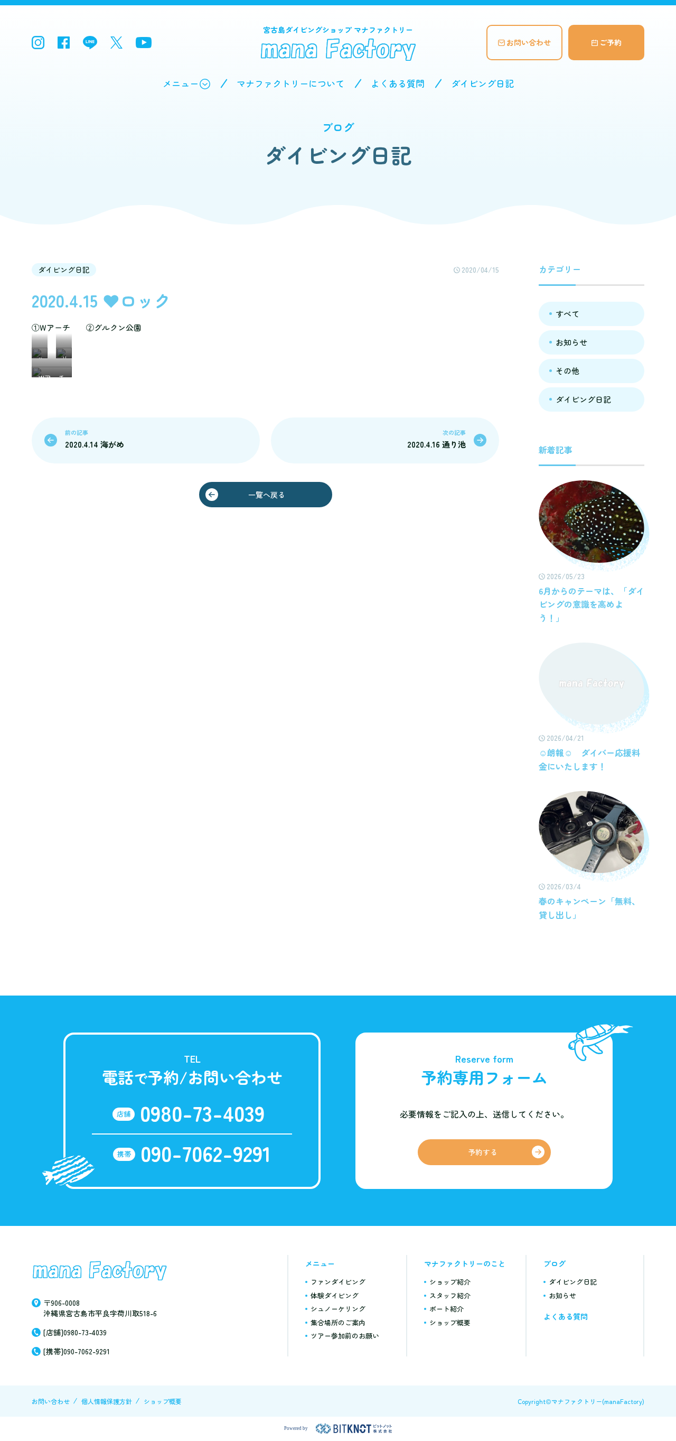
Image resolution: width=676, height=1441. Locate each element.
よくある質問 (398, 83)
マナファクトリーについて (290, 83)
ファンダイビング (338, 1282)
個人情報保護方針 (106, 1401)
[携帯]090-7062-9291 (76, 1351)
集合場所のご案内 (338, 1322)
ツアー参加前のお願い (345, 1336)
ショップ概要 (450, 1322)
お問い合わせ (528, 42)
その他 (567, 370)
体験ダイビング (335, 1295)
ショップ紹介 (450, 1282)
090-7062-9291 (205, 1153)
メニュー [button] (181, 83)
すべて (567, 313)
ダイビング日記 (482, 83)
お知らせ (571, 342)
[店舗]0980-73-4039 (75, 1332)
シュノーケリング (338, 1309)
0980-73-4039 (202, 1113)
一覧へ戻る (266, 494)
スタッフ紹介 (450, 1295)
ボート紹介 (446, 1309)
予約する (482, 1152)
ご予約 (610, 42)
